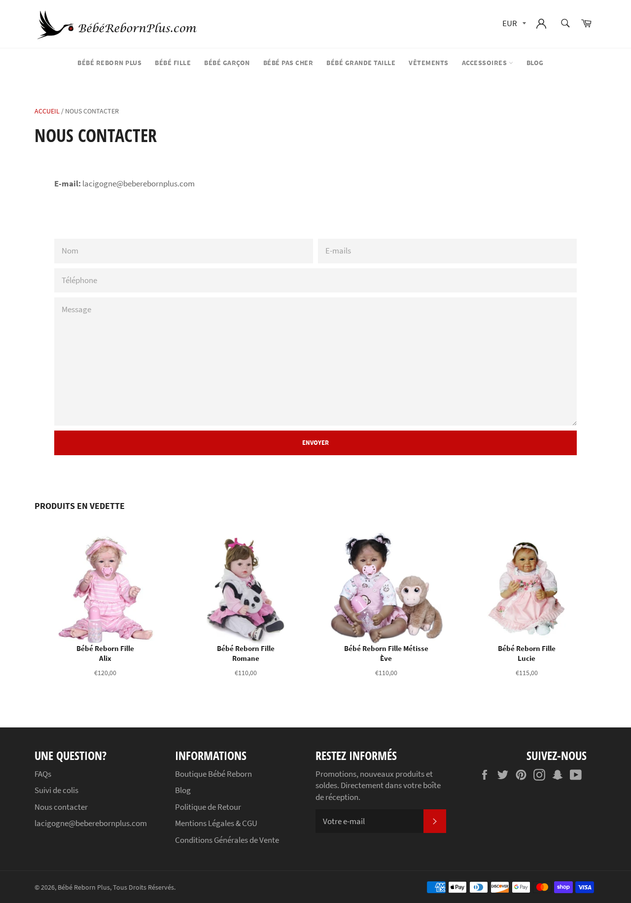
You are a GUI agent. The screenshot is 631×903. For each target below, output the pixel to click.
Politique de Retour (208, 806)
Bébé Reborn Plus (109, 62)
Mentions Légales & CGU (216, 823)
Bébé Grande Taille (360, 62)
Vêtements (429, 62)
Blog (535, 62)
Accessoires (485, 62)
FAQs (43, 773)
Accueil (47, 111)
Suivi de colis (56, 790)
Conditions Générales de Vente (227, 839)
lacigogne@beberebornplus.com (91, 823)
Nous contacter (61, 806)
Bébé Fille (173, 62)
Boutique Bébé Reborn (213, 773)
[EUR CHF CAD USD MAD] (513, 24)
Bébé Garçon (227, 62)
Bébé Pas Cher (288, 62)
